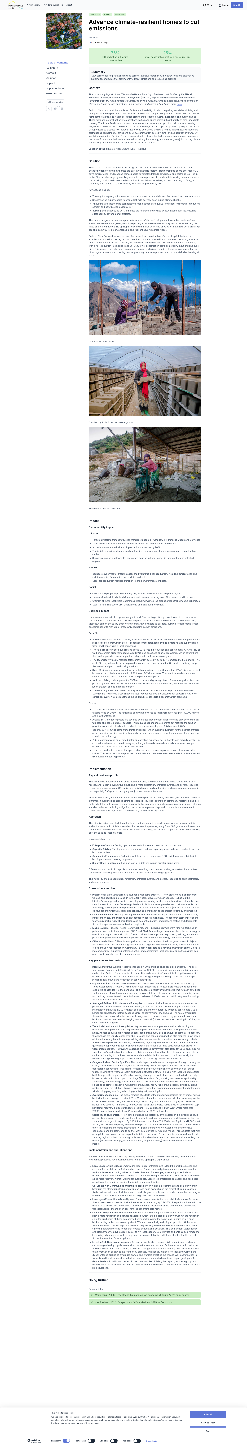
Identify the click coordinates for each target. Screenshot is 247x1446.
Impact (50, 83)
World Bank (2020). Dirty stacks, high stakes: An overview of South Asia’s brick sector (142, 1295)
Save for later (56, 102)
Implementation (55, 88)
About (69, 5)
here (179, 104)
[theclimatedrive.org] (15, 5)
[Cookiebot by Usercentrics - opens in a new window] (34, 1441)
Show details (151, 1441)
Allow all (208, 1414)
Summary (52, 67)
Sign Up (237, 5)
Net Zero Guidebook (53, 5)
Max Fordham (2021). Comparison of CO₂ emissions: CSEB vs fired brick (133, 1302)
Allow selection (208, 1423)
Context (51, 72)
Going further (54, 93)
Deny (208, 1431)
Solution (51, 78)
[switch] (91, 1441)
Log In (225, 5)
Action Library (33, 5)
